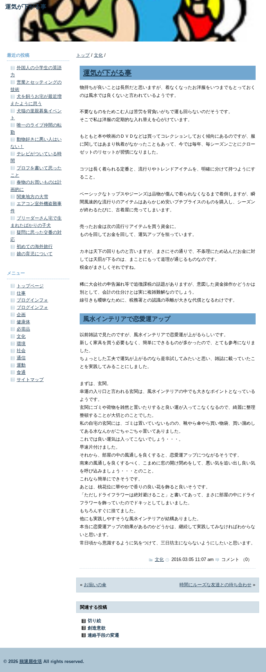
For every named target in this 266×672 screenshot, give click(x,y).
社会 (21, 350)
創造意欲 (97, 627)
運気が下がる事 (107, 72)
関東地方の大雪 (32, 196)
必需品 (23, 329)
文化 (98, 55)
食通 (21, 372)
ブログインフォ (32, 300)
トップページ (30, 285)
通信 (21, 357)
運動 (21, 365)
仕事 (21, 293)
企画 (21, 314)
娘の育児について (35, 253)
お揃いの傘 (95, 584)
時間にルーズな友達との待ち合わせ (215, 584)
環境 (21, 343)
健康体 (23, 321)
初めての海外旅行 (35, 246)
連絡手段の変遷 (103, 635)
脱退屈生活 (30, 661)
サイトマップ (30, 379)
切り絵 (94, 620)
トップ (83, 55)
